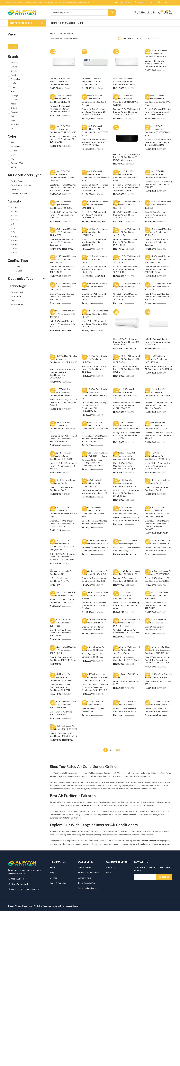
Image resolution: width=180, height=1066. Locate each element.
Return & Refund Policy (88, 872)
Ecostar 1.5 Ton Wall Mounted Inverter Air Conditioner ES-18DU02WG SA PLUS (158, 142)
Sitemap (53, 878)
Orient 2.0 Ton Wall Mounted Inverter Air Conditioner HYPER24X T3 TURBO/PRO (63, 557)
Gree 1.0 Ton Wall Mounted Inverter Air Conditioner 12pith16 (157, 215)
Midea (13, 104)
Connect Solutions (71, 906)
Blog (52, 872)
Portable (15, 189)
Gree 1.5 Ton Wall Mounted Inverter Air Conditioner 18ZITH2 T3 (125, 269)
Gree (13, 87)
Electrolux (15, 79)
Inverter (14, 300)
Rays (13, 120)
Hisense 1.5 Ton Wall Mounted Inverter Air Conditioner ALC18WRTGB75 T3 (95, 438)
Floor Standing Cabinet (21, 185)
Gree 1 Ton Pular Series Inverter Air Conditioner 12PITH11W (61, 632)
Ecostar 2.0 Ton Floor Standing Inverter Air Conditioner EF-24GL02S (158, 184)
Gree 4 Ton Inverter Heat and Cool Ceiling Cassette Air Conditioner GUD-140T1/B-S (95, 687)
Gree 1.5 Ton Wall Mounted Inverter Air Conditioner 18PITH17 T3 (62, 269)
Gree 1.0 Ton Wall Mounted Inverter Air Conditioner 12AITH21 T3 (94, 215)
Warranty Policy (85, 878)
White (13, 167)
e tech (14, 71)
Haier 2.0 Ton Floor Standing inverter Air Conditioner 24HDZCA (94, 369)
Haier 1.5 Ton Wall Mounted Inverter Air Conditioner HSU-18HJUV (95, 324)
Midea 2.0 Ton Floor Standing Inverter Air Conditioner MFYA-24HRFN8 (158, 466)
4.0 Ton (14, 248)
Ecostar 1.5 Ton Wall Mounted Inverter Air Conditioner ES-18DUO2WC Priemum (63, 187)
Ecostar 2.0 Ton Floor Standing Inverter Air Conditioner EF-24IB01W (63, 215)
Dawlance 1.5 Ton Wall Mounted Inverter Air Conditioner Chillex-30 (60, 109)
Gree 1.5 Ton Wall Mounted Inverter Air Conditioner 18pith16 (157, 242)
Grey (13, 155)
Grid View (119, 38)
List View (124, 38)
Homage (14, 95)
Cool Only (15, 266)
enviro (13, 83)
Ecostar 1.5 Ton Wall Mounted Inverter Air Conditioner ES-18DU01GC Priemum (126, 157)
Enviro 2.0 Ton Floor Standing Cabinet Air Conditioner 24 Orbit (126, 605)
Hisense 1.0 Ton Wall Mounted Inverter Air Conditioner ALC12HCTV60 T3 (158, 405)
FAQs (108, 872)
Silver (13, 159)
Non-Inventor (17, 304)
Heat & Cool (16, 271)
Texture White (17, 163)
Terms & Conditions (59, 883)
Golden (14, 150)
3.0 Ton (14, 252)
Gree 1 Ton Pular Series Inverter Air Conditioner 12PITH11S (155, 605)
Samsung (15, 124)
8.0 (12, 224)
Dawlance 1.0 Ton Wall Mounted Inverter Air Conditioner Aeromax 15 (60, 81)
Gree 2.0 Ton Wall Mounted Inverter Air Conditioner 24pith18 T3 (94, 297)
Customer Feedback (87, 888)
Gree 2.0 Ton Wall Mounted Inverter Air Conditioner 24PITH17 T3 (62, 297)
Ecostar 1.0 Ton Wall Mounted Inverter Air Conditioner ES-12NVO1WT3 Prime (95, 142)
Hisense (14, 62)
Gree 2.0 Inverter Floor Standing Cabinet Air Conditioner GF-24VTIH (60, 687)
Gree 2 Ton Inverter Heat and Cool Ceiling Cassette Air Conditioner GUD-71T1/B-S (158, 660)
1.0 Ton (14, 236)
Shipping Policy (84, 867)
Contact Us (111, 867)
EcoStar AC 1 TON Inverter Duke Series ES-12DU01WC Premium (94, 605)
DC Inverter (16, 296)
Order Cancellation (86, 883)
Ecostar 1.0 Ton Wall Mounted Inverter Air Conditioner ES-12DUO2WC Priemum (158, 112)
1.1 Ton (14, 207)
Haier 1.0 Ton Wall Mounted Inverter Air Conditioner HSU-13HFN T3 (158, 297)
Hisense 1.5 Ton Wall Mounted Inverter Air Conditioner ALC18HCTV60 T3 (63, 438)
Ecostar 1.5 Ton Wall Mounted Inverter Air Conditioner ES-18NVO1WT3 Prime (126, 187)
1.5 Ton (14, 240)
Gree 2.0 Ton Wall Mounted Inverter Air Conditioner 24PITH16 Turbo (157, 269)
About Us (54, 867)
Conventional (17, 292)
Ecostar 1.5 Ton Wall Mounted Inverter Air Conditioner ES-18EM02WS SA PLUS (95, 187)
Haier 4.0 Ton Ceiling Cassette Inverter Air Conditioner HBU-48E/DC (63, 402)
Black (13, 142)
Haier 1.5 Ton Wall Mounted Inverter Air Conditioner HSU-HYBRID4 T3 (158, 342)
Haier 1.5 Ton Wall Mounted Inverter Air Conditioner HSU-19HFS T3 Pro (126, 342)
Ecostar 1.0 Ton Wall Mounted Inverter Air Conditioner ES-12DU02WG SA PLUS (126, 112)
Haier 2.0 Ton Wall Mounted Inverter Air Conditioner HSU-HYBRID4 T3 (126, 369)
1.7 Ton (14, 219)
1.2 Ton (14, 211)
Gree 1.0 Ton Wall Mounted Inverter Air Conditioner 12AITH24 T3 (125, 215)
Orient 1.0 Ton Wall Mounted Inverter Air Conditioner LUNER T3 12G (126, 493)
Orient (14, 108)
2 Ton (13, 228)
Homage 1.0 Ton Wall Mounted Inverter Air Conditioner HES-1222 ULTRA (127, 435)
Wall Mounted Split (19, 193)
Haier (13, 91)
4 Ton (13, 232)
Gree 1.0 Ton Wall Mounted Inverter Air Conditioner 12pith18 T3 (62, 242)
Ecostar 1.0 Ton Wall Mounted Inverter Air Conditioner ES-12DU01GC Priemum (95, 112)
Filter (13, 46)
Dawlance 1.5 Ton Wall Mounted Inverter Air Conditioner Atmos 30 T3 (156, 63)
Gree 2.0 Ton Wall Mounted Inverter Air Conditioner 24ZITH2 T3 (125, 297)
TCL (13, 128)
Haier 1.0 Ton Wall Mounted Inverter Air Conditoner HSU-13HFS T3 (63, 324)
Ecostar (14, 75)
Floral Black (16, 146)
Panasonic (15, 112)
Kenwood (15, 99)
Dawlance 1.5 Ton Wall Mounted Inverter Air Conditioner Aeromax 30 (124, 81)
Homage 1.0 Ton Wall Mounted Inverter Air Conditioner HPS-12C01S (158, 435)
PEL (12, 116)
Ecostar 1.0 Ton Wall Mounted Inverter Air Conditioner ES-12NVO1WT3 (63, 139)
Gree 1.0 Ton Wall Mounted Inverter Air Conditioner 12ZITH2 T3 (94, 242)
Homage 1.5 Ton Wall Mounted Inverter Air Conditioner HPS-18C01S (63, 466)
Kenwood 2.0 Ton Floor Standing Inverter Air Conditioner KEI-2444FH (92, 463)
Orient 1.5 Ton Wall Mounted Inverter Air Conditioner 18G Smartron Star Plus (63, 523)
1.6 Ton (14, 215)
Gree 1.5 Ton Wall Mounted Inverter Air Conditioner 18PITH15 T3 (125, 242)
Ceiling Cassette (18, 181)
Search (112, 12)
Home (52, 33)
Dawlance (15, 66)
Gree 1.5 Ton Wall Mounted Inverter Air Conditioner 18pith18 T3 (94, 269)
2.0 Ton (14, 244)
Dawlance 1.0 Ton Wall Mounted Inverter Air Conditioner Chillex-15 (92, 81)
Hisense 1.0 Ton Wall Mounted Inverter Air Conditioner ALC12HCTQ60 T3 (126, 405)
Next (117, 750)
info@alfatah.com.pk (19, 884)
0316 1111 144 (17, 879)
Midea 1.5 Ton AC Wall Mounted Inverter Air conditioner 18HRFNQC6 (124, 466)
